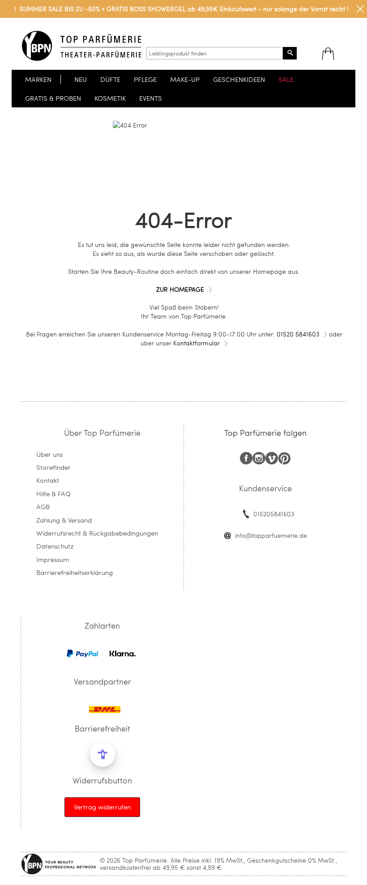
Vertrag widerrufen (102, 806)
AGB (43, 506)
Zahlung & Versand (64, 519)
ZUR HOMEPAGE (180, 289)
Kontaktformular (196, 343)
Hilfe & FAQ (53, 493)
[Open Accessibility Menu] (102, 754)
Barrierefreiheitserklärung (74, 572)
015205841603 (273, 514)
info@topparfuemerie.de (271, 535)
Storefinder (53, 467)
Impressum (52, 559)
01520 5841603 (298, 334)
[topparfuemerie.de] (81, 46)
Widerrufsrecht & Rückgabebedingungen (97, 532)
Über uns (49, 454)
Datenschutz (54, 545)
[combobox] (214, 53)
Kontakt (47, 480)
